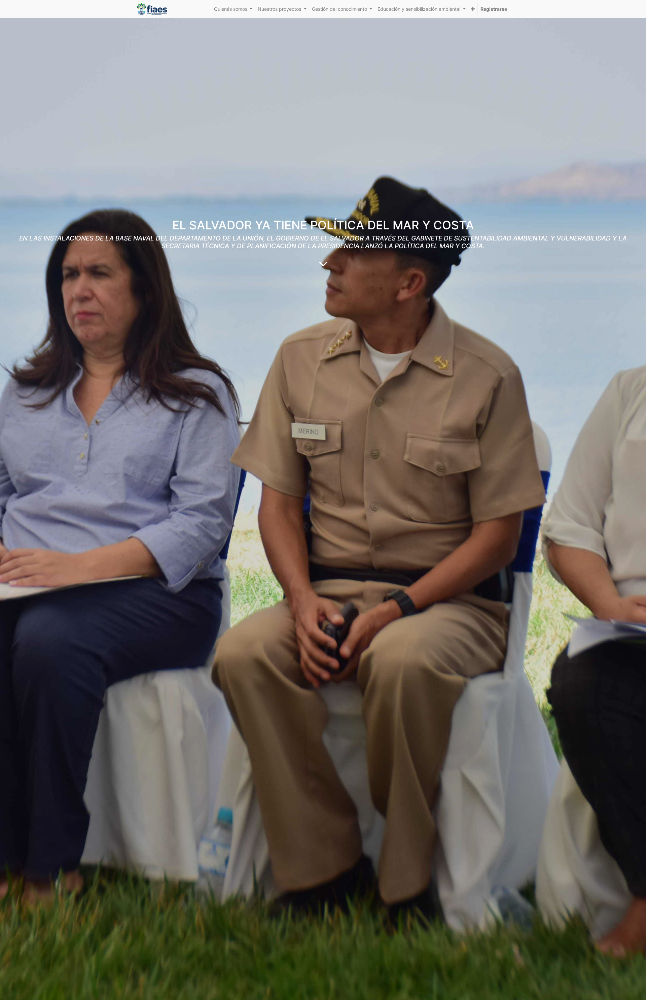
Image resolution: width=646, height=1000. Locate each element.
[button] (472, 9)
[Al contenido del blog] (323, 264)
